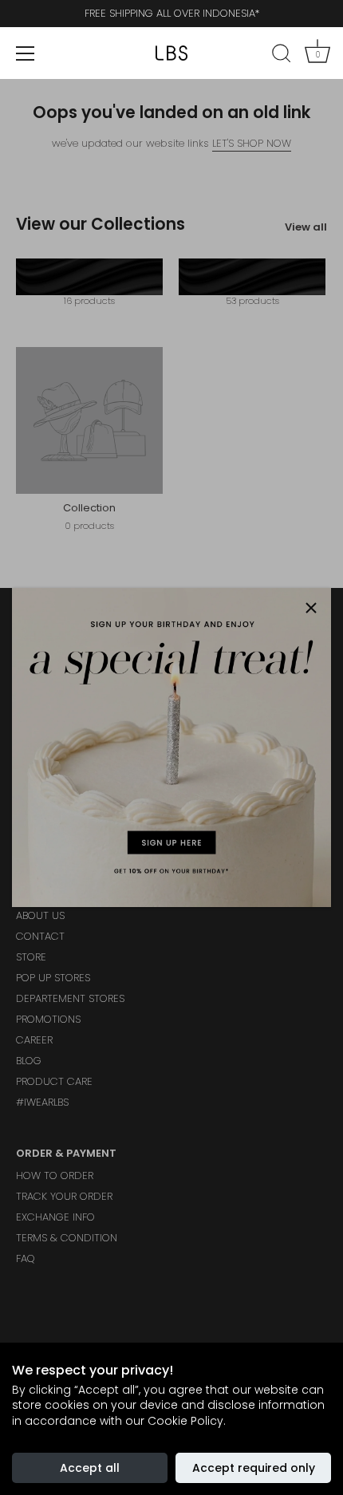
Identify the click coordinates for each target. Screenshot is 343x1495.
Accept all (90, 1468)
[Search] (281, 55)
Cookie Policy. (187, 1421)
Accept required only (253, 1468)
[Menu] (25, 53)
